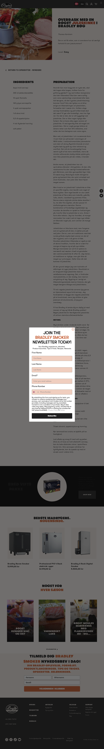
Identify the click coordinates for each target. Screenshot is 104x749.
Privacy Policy (53, 410)
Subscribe (52, 416)
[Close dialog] (73, 329)
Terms (62, 410)
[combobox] (35, 392)
